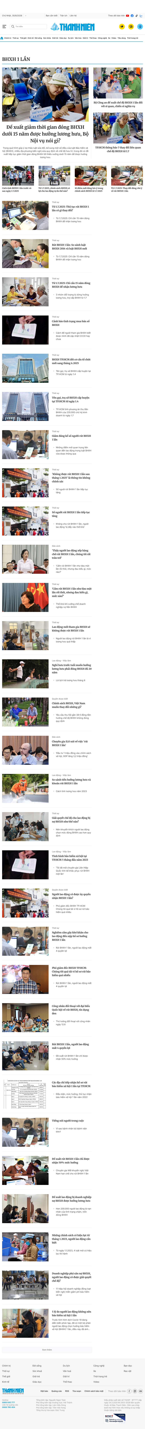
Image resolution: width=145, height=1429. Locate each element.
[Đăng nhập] (140, 26)
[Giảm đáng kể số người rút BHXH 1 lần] (25, 444)
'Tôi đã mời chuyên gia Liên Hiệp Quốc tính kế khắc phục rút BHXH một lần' (72, 870)
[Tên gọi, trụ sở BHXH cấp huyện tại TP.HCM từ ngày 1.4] (25, 406)
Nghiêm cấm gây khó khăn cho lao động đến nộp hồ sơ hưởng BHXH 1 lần (70, 936)
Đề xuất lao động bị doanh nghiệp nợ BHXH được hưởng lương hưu (71, 1199)
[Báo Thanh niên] (13, 1391)
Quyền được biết (60, 699)
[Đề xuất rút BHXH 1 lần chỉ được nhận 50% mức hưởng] (25, 1170)
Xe (109, 38)
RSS (67, 1391)
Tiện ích (63, 15)
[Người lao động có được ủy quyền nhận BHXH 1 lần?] (25, 903)
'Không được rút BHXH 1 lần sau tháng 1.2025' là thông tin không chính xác (71, 478)
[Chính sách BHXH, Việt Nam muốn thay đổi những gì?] (25, 712)
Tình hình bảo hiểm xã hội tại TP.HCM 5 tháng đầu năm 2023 (70, 858)
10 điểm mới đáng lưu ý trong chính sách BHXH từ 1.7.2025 (89, 189)
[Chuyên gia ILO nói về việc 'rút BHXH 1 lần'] (25, 750)
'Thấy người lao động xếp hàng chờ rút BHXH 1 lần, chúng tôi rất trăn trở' (71, 554)
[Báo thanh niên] (72, 26)
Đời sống (38, 38)
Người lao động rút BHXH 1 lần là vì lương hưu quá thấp (73, 640)
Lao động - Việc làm (61, 660)
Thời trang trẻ (132, 38)
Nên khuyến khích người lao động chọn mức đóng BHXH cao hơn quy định (73, 832)
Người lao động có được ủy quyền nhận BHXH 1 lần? (71, 896)
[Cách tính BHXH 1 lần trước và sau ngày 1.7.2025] (18, 176)
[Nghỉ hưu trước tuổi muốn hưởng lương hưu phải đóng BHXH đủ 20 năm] (25, 673)
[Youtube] (127, 15)
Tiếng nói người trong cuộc (68, 1120)
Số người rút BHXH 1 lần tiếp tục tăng (72, 491)
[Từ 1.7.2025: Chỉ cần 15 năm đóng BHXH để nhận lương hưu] (25, 291)
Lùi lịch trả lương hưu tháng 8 (70, 680)
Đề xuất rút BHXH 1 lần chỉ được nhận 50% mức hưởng (72, 1057)
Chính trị (7, 38)
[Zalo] (141, 15)
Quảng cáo (56, 1391)
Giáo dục (63, 38)
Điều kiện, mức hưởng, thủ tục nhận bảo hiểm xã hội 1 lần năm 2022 (73, 1095)
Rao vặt (127, 1371)
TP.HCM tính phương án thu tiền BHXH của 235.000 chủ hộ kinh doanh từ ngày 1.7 (72, 412)
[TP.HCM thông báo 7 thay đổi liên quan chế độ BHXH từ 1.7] (118, 127)
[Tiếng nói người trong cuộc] (25, 1132)
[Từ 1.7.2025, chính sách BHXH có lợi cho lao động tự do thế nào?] (54, 176)
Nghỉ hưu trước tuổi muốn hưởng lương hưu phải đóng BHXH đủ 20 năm (72, 669)
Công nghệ (102, 38)
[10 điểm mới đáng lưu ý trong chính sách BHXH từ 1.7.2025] (91, 176)
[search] (28, 26)
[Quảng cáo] (122, 26)
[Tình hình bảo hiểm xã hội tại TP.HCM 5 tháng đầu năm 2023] (25, 864)
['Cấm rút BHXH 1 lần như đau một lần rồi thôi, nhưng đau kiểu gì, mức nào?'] (25, 597)
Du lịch (71, 38)
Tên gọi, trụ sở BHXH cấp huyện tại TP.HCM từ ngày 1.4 (73, 373)
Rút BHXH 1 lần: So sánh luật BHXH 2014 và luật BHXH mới (69, 246)
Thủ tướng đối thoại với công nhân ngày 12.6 (73, 1023)
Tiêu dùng (122, 38)
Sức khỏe (47, 38)
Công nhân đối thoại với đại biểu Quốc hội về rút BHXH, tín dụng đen (71, 1010)
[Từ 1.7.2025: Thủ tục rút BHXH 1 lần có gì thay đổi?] (25, 215)
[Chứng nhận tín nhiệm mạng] (114, 1418)
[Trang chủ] (2, 38)
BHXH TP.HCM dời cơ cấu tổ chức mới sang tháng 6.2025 (71, 361)
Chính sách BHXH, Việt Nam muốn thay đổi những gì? (68, 705)
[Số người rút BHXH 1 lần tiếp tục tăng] (25, 521)
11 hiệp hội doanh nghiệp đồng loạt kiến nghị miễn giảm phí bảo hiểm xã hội (73, 1291)
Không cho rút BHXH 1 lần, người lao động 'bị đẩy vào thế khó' (72, 525)
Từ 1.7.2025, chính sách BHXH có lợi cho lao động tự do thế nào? (54, 189)
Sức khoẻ (37, 1371)
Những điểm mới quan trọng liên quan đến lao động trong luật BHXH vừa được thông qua (73, 450)
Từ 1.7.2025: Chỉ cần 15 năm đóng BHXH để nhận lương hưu (72, 220)
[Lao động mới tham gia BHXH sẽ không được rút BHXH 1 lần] (25, 635)
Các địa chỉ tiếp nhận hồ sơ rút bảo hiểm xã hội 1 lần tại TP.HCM (71, 1084)
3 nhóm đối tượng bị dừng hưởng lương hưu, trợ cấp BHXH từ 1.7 (72, 296)
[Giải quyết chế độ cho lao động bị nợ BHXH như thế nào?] (25, 826)
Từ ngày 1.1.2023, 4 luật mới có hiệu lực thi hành (73, 1252)
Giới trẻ (55, 38)
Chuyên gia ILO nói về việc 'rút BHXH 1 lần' (70, 743)
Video (113, 38)
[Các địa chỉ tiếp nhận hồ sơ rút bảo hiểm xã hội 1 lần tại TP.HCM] (25, 1094)
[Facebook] (132, 15)
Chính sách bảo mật (93, 1391)
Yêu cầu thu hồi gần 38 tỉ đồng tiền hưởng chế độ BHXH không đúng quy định (73, 718)
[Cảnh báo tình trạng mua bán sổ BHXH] (25, 330)
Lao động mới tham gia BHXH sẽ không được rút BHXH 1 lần (71, 628)
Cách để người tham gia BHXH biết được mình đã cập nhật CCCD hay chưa (73, 335)
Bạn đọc (128, 1365)
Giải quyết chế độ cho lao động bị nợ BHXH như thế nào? (71, 819)
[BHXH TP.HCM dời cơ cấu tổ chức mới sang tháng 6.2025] (25, 368)
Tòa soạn (76, 1391)
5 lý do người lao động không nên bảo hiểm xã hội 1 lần (71, 1313)
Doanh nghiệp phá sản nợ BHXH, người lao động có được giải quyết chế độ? (71, 1277)
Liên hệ (73, 15)
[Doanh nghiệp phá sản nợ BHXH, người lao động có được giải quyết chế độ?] (25, 1285)
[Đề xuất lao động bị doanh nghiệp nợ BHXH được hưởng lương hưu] (25, 1208)
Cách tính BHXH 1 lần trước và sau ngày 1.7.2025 (16, 189)
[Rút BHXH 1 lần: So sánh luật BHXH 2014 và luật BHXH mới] (25, 253)
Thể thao (93, 38)
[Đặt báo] (131, 26)
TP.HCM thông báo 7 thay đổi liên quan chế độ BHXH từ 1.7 (118, 149)
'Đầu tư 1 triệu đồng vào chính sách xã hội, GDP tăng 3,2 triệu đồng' (73, 755)
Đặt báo (44, 1391)
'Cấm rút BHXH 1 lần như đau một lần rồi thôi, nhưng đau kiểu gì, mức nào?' (73, 568)
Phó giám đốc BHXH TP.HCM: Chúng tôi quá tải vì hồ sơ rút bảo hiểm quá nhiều (72, 909)
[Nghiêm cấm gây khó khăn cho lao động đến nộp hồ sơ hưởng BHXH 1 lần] (25, 941)
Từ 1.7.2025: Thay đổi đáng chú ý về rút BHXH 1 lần (126, 189)
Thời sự (15, 38)
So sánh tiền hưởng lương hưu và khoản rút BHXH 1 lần (71, 781)
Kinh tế (31, 38)
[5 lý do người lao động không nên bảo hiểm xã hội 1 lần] (25, 1323)
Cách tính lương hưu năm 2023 (71, 791)
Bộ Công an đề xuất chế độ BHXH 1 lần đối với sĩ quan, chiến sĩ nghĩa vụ (118, 104)
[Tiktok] (136, 15)
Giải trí (85, 38)
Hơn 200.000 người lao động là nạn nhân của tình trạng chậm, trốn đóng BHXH (73, 1211)
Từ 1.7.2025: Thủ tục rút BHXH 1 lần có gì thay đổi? (70, 208)
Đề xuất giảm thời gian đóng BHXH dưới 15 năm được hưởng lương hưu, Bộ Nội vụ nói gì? (45, 134)
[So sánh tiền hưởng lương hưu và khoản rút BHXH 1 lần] (25, 788)
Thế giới (23, 38)
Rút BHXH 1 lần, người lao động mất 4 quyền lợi (73, 949)
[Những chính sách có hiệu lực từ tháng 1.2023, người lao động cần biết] (25, 1246)
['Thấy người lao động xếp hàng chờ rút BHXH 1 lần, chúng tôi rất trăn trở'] (25, 559)
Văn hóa (78, 38)
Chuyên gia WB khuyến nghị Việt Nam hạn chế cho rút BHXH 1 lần (72, 1172)
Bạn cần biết (51, 15)
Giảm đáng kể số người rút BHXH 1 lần (71, 437)
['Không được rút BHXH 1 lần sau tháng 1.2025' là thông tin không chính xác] (25, 482)
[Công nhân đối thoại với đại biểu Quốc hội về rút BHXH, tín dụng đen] (25, 1017)
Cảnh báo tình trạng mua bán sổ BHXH (70, 323)
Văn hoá (67, 1371)
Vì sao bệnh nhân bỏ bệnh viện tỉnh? (71, 1130)
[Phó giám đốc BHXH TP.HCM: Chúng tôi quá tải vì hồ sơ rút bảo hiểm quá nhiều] (25, 979)
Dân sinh (56, 546)
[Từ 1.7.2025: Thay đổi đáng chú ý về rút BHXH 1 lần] (127, 176)
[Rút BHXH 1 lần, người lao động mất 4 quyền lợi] (25, 1055)
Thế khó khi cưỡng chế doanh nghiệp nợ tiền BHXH (71, 605)
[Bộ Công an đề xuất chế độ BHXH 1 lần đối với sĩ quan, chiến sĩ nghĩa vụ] (118, 82)
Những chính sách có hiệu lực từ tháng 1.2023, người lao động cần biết (71, 1239)
